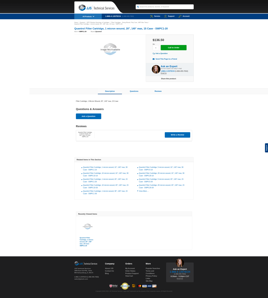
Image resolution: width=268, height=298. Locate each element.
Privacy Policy (151, 276)
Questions (134, 91)
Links (148, 278)
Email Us (164, 73)
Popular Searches (153, 268)
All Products (87, 16)
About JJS (109, 268)
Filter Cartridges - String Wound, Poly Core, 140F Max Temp (129, 22)
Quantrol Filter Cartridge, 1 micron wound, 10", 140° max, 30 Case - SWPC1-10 (105, 168)
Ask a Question (161, 53)
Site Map (149, 281)
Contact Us (109, 271)
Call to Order (173, 48)
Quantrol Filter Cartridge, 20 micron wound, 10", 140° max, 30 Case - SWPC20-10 (161, 174)
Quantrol (82, 22)
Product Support (132, 273)
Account (186, 16)
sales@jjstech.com (81, 279)
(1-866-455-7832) (128, 16)
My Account (130, 268)
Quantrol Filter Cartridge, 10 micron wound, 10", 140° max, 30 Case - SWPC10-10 (105, 174)
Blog (107, 273)
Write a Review (177, 135)
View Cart (129, 276)
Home (76, 22)
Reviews (158, 91)
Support (171, 16)
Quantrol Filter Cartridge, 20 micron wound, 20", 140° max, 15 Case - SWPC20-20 (161, 186)
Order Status (130, 271)
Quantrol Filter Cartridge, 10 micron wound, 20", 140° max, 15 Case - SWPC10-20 (105, 186)
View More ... (144, 191)
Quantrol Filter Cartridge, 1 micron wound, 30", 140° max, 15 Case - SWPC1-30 (105, 192)
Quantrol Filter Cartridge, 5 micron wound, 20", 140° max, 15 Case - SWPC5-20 (161, 180)
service (157, 16)
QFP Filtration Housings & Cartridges (98, 22)
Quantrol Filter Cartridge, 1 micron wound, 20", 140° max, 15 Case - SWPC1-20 (85, 134)
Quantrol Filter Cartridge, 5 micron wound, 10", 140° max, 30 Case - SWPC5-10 (161, 168)
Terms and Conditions (150, 272)
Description (110, 91)
